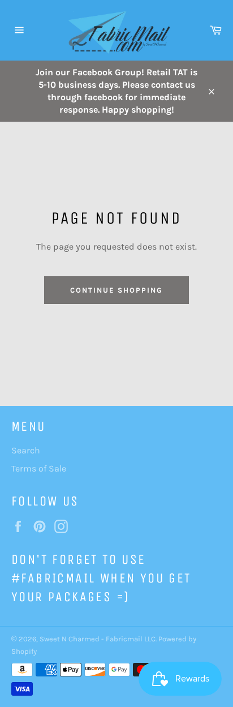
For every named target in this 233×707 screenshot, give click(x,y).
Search (25, 450)
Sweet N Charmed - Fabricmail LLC (98, 639)
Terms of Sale (38, 468)
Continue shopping (116, 290)
